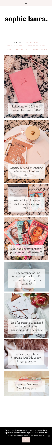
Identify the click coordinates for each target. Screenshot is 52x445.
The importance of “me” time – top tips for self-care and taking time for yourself (26, 278)
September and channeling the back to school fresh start (26, 171)
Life (16, 49)
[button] (26, 3)
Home (9, 49)
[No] (49, 436)
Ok (26, 440)
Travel (35, 49)
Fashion (25, 49)
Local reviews (31, 42)
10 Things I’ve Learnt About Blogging (27, 386)
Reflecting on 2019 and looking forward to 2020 (26, 108)
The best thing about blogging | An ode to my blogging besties (26, 357)
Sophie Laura (26, 19)
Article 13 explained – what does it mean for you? (26, 204)
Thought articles (15, 46)
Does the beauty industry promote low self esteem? (26, 250)
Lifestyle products (36, 46)
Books (44, 49)
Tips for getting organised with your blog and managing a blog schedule (26, 326)
